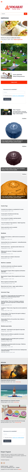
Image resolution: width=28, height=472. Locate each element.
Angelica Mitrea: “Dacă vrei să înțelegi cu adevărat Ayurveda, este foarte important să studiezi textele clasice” (12, 302)
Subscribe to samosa (1, 41)
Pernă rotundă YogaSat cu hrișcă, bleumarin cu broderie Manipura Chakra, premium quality (12, 141)
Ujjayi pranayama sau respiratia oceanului (10, 400)
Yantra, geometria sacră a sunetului (9, 227)
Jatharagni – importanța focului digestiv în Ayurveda (13, 329)
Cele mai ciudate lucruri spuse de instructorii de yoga (13, 420)
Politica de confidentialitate (8, 467)
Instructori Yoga (18, 422)
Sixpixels (19, 469)
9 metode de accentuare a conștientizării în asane (12, 209)
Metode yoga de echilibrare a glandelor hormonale (12, 334)
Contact (11, 466)
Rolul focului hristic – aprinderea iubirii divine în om (12, 246)
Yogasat (14, 8)
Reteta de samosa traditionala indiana (10, 37)
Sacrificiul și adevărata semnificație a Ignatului (11, 266)
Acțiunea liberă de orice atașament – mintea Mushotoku (13, 242)
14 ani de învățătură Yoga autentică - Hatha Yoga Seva (13, 222)
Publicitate (14, 82)
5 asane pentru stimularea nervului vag (9, 213)
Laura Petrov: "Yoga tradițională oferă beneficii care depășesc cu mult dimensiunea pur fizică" (12, 296)
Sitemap (17, 467)
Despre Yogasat (4, 466)
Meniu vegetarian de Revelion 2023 (9, 281)
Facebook (1, 463)
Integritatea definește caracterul (8, 380)
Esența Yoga (18, 381)
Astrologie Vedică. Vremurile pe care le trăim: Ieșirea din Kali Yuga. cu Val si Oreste (20, 112)
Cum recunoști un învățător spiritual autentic (11, 218)
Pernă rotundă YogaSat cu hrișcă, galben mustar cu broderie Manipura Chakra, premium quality (13, 197)
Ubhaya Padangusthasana (19, 76)
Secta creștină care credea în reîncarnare (10, 256)
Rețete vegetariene (18, 39)
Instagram (4, 463)
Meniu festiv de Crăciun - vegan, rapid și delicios (12, 286)
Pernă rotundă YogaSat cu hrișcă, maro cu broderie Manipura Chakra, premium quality (13, 169)
